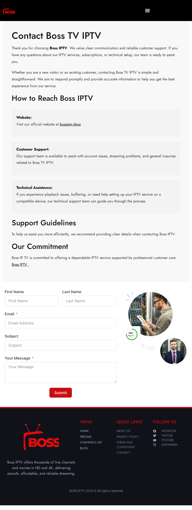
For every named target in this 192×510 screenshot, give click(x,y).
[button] (147, 10)
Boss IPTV (20, 264)
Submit (60, 392)
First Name (14, 291)
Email (9, 314)
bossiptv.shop (70, 124)
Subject (11, 336)
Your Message (17, 358)
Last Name (71, 291)
